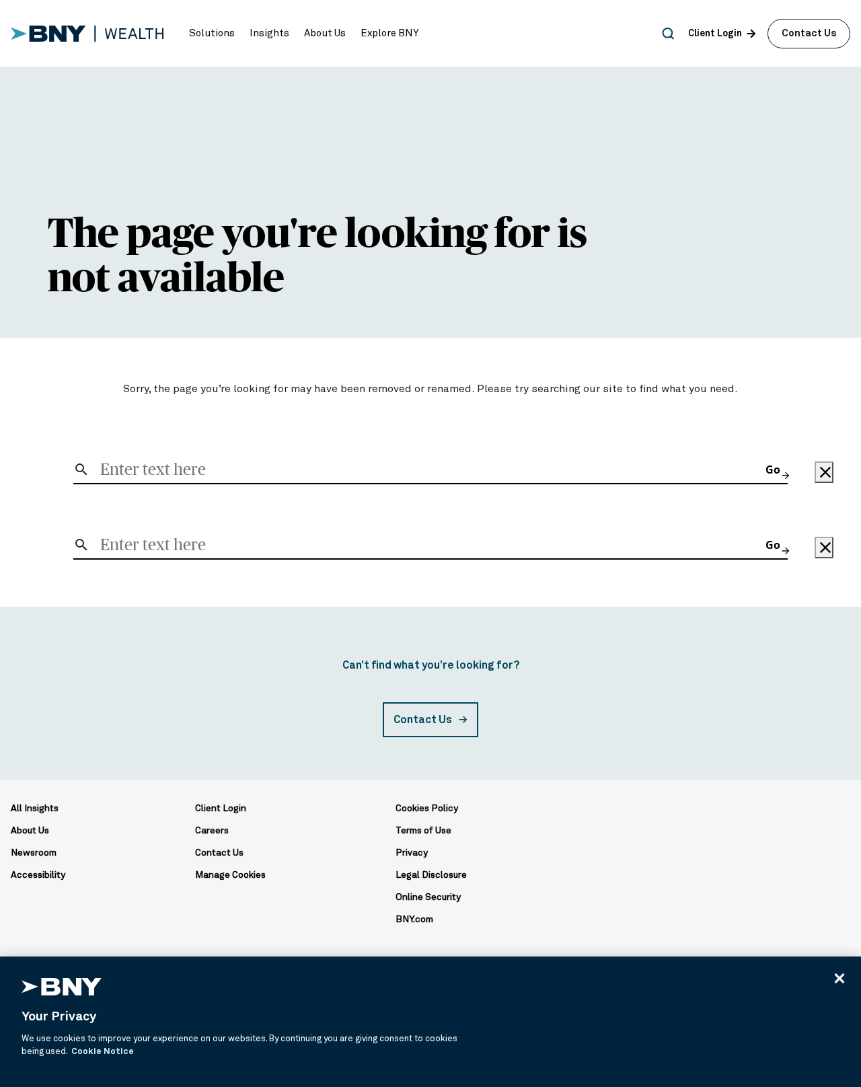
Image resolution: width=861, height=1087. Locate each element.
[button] (211, 33)
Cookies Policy (427, 808)
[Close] (839, 978)
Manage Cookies (230, 875)
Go (776, 470)
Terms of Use (423, 830)
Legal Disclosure (431, 875)
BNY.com (414, 919)
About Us (30, 830)
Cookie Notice (102, 1051)
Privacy (412, 853)
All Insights (35, 808)
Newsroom (34, 853)
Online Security (428, 897)
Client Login (220, 808)
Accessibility (38, 875)
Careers (212, 830)
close (824, 472)
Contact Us (809, 33)
